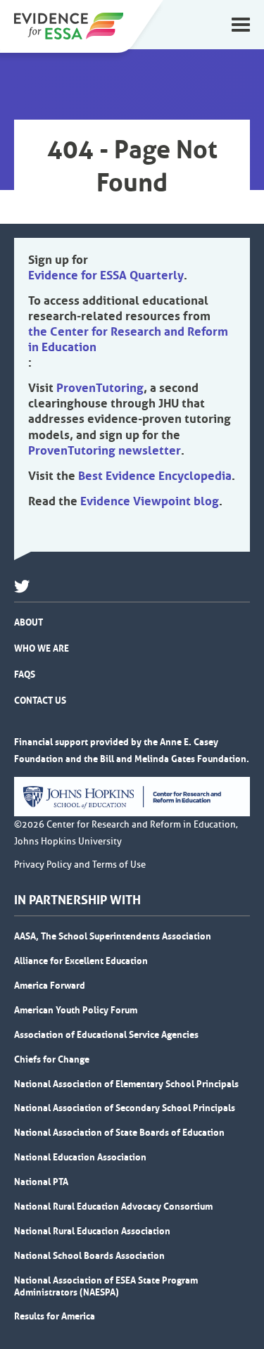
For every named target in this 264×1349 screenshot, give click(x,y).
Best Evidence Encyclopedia (155, 475)
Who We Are (41, 648)
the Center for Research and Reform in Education (128, 339)
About (28, 622)
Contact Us (40, 700)
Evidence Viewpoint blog (149, 501)
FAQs (24, 674)
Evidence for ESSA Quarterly (106, 275)
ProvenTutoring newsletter (104, 450)
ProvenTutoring (100, 387)
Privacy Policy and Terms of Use (80, 864)
